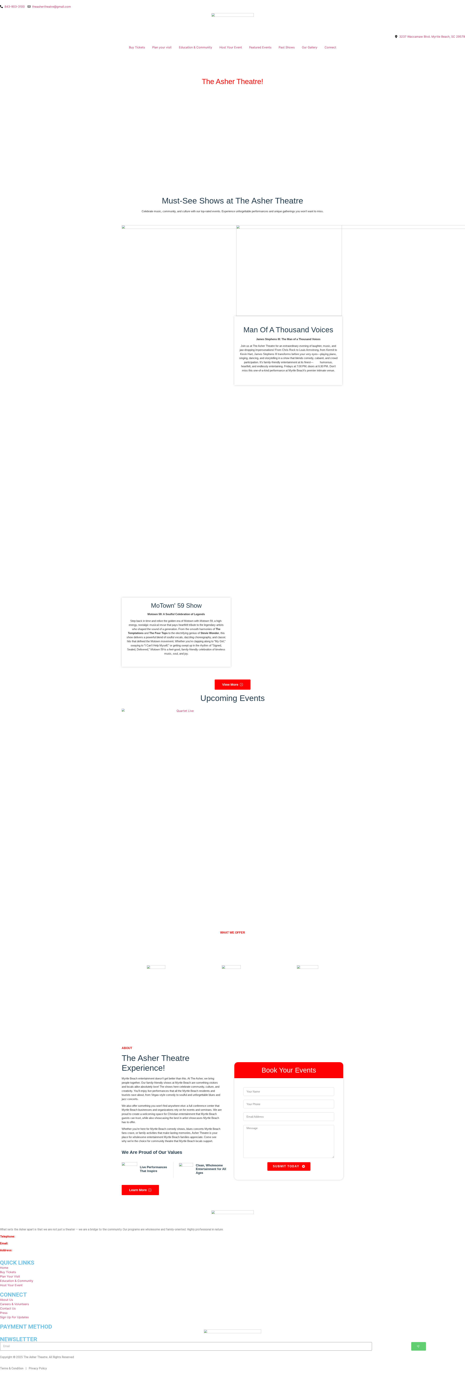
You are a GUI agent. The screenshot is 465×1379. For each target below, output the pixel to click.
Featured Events (260, 47)
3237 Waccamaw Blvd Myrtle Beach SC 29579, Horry (47, 1250)
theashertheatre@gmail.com (27, 1243)
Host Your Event (230, 47)
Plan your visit (162, 47)
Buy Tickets (137, 47)
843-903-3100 (25, 1236)
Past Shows (287, 47)
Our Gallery (309, 47)
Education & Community (195, 47)
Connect (330, 47)
